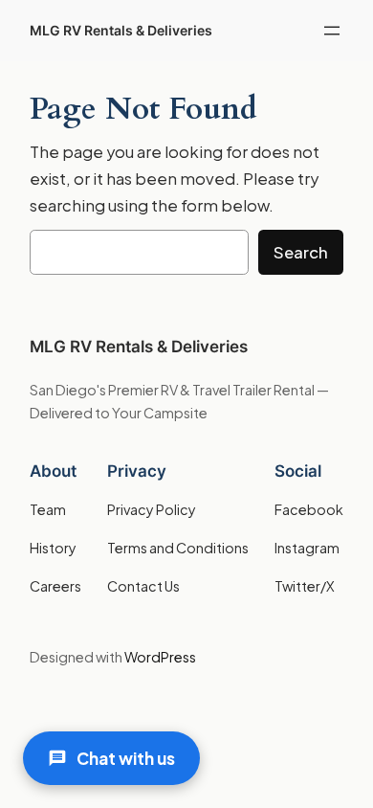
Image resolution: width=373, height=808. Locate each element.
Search (301, 252)
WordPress (160, 656)
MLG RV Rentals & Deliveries (121, 30)
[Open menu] (331, 30)
